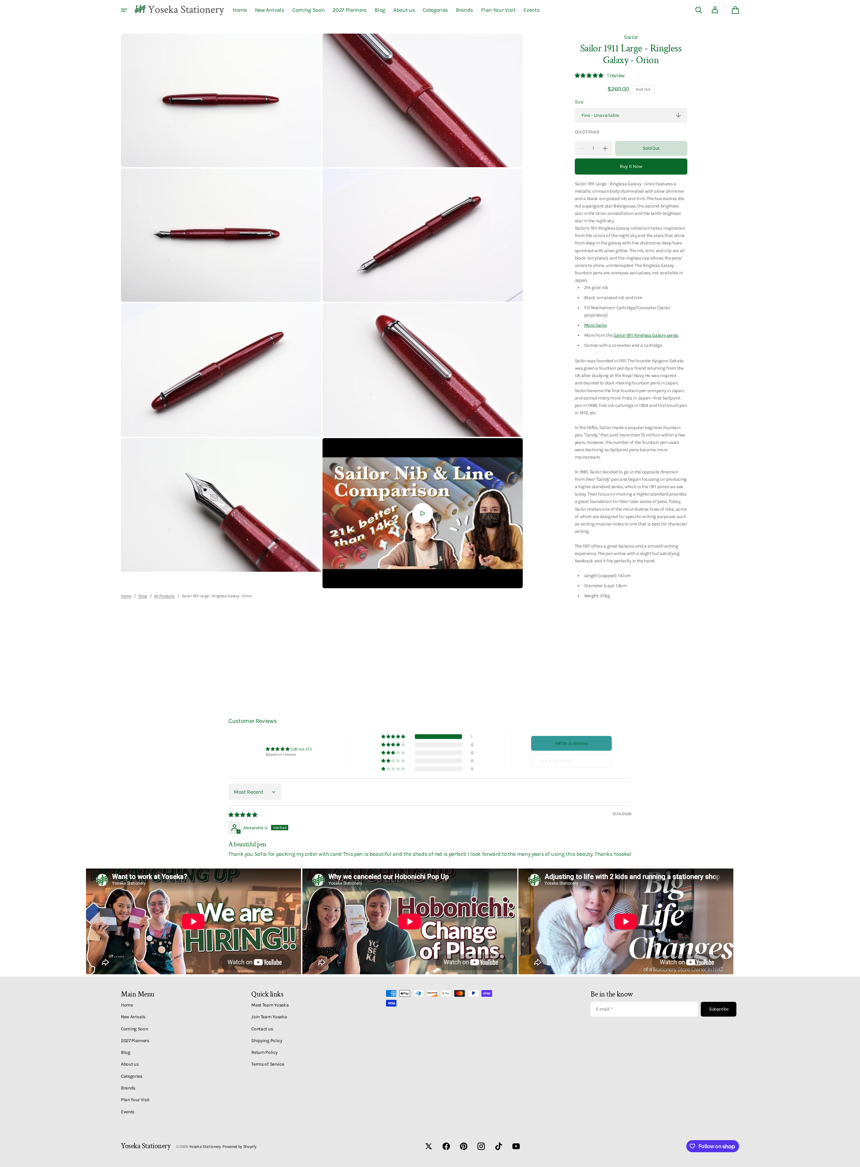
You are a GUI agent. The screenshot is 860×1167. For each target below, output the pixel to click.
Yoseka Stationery (205, 1146)
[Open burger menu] (124, 10)
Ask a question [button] (556, 760)
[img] (243, 814)
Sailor (631, 37)
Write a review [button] (571, 743)
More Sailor (595, 325)
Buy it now (631, 166)
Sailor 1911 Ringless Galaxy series (645, 335)
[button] (698, 10)
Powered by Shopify (239, 1146)
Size (579, 101)
